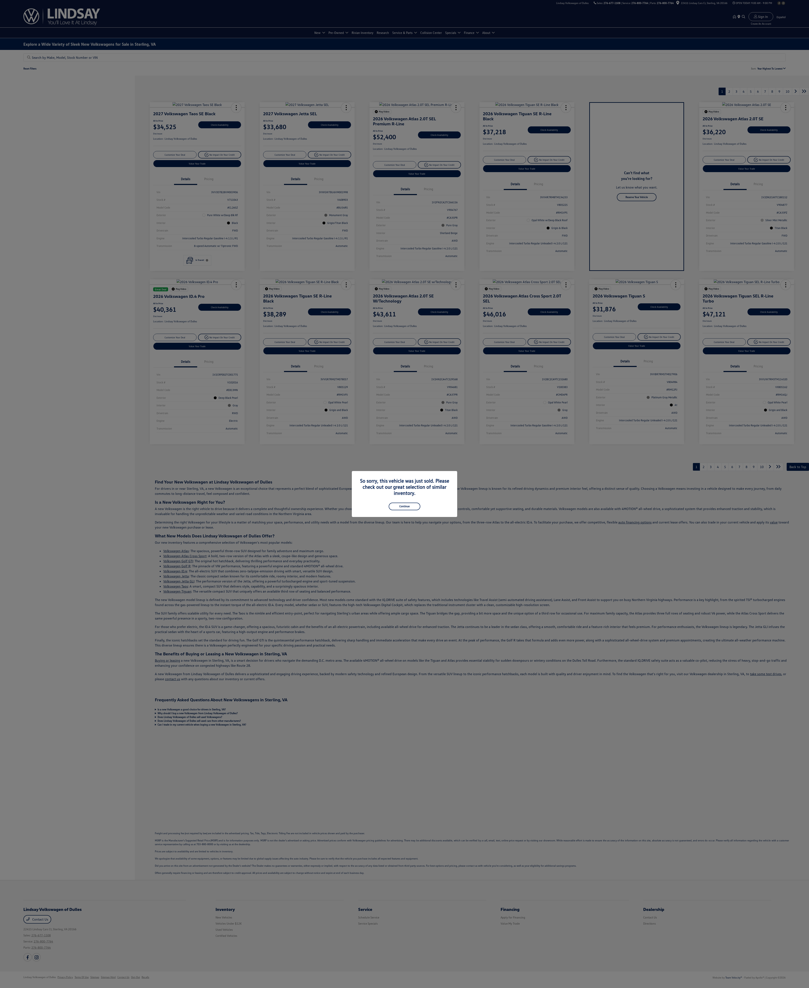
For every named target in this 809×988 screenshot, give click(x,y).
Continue (404, 506)
